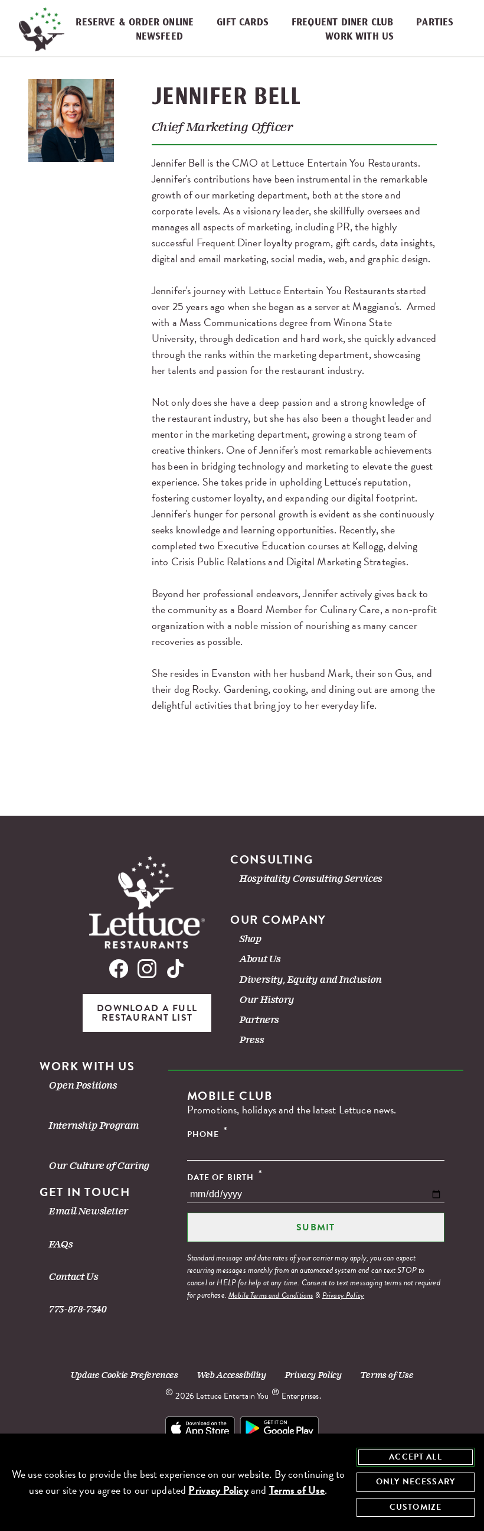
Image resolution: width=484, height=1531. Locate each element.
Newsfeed (159, 37)
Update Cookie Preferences (124, 1375)
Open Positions (83, 1085)
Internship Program (94, 1125)
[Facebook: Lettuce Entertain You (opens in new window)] (121, 971)
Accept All (415, 1457)
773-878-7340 (77, 1309)
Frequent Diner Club (342, 23)
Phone (207, 1134)
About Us (260, 959)
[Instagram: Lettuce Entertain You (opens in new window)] (147, 971)
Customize (416, 1507)
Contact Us (73, 1277)
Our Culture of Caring (99, 1165)
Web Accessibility (231, 1375)
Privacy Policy (343, 1295)
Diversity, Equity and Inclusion (311, 979)
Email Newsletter (88, 1211)
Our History (267, 999)
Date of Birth (225, 1177)
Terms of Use (387, 1375)
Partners (259, 1020)
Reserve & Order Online (135, 23)
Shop (250, 939)
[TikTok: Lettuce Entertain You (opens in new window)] (173, 971)
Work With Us (359, 37)
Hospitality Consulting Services (311, 878)
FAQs (61, 1244)
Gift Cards (243, 23)
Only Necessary (415, 1481)
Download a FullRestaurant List (147, 1013)
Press (252, 1040)
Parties (434, 23)
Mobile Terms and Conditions (270, 1295)
